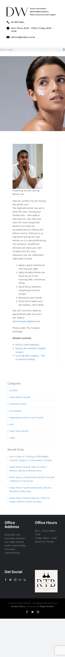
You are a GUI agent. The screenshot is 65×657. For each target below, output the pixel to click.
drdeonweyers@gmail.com (26, 321)
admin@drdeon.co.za (23, 37)
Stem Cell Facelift (19, 431)
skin (11, 424)
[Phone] (25, 579)
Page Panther (47, 606)
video (12, 437)
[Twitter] (10, 579)
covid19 (13, 390)
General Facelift (17, 404)
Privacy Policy (18, 606)
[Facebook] (6, 579)
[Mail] (20, 579)
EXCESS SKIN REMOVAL (27, 344)
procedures (15, 410)
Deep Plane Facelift (20, 397)
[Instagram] (15, 579)
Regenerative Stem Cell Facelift (26, 417)
